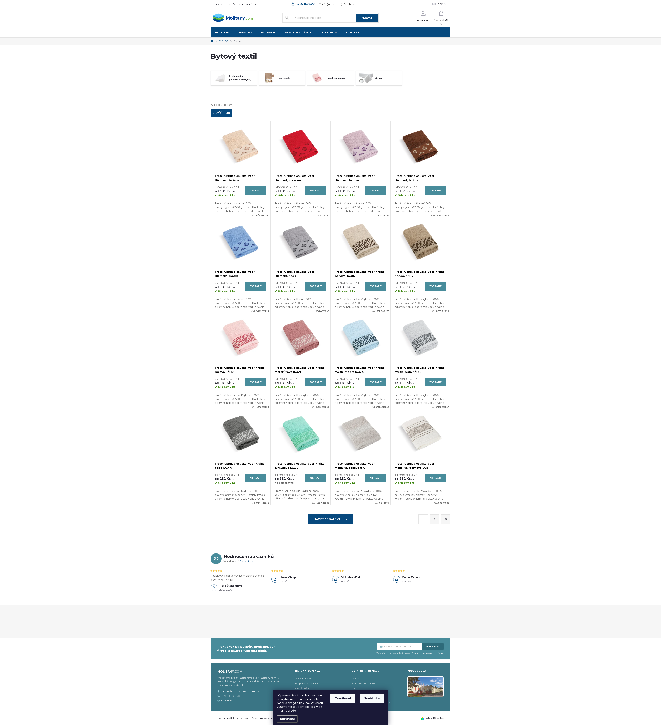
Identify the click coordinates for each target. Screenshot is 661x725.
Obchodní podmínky (244, 4)
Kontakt (355, 678)
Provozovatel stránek (363, 683)
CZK (440, 4)
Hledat (367, 18)
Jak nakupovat (219, 4)
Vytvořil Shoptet (435, 718)
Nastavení (287, 719)
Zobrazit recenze (249, 561)
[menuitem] (222, 32)
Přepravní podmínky (306, 683)
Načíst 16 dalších (328, 519)
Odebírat (433, 646)
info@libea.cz (329, 4)
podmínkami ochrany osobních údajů (425, 653)
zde (293, 710)
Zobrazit (256, 190)
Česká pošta (302, 688)
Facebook (349, 4)
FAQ (353, 688)
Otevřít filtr (221, 113)
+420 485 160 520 (230, 696)
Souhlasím (372, 698)
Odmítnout (343, 698)
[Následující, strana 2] (434, 519)
